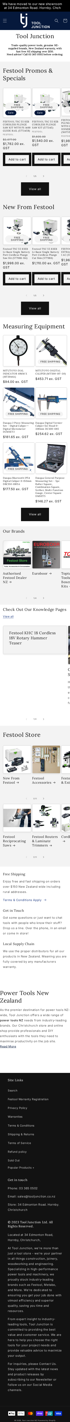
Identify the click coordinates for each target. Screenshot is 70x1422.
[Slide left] (26, 176)
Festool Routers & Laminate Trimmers (45, 841)
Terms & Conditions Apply (22, 900)
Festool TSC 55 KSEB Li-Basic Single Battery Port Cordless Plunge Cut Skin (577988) (45, 253)
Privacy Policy (17, 1108)
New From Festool (11, 780)
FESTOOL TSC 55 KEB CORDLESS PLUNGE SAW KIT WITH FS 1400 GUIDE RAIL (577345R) (17, 126)
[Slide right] (43, 176)
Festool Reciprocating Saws (14, 841)
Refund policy (17, 1151)
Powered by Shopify (47, 1420)
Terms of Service (19, 1143)
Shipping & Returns (21, 1134)
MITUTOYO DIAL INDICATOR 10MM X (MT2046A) (15, 373)
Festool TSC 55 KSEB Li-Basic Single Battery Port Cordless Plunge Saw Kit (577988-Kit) (16, 253)
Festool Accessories (42, 780)
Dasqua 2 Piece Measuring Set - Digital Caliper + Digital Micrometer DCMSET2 (18, 427)
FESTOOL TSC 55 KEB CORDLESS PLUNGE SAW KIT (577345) (45, 124)
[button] (5, 20)
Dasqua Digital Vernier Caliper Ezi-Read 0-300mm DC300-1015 (48, 425)
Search (13, 1090)
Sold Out (14, 1160)
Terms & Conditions (21, 1125)
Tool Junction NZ (29, 1420)
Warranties (15, 1116)
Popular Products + (21, 1167)
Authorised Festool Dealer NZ (15, 577)
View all (35, 189)
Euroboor (40, 573)
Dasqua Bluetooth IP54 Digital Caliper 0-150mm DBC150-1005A (17, 480)
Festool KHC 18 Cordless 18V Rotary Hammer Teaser (32, 637)
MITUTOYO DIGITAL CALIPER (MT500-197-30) (50, 372)
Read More (8, 1046)
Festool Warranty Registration (28, 1099)
